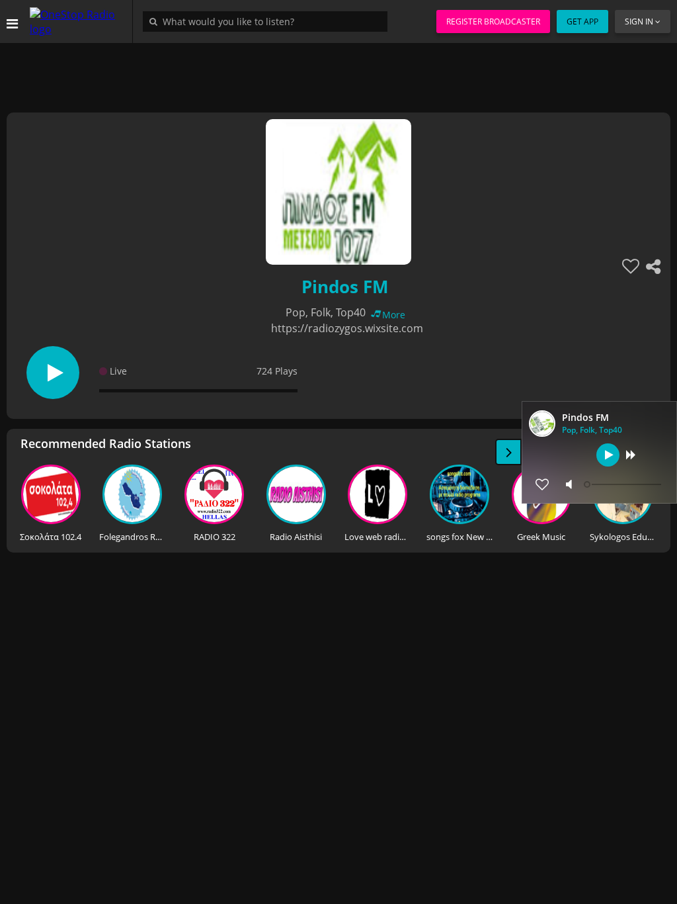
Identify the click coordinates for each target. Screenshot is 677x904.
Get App (582, 21)
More (393, 314)
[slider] (624, 484)
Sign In (639, 21)
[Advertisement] (338, 73)
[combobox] (268, 21)
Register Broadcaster (493, 21)
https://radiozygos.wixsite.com (347, 328)
